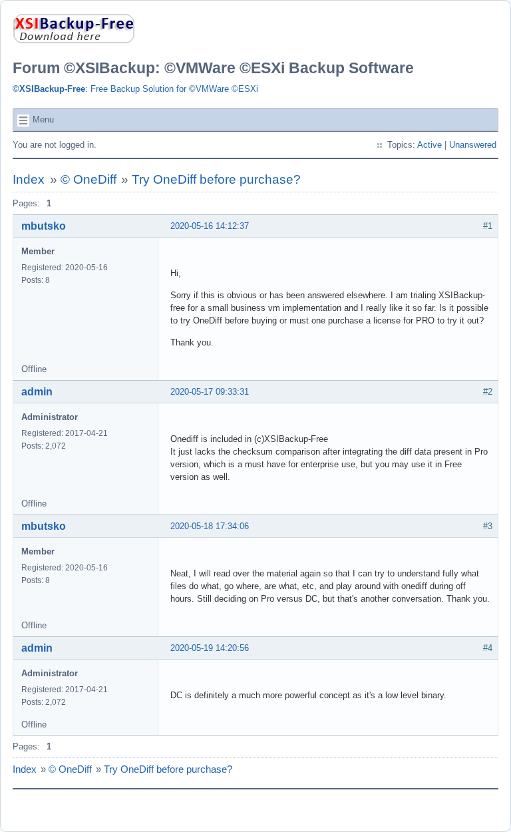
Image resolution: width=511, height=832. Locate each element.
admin (37, 391)
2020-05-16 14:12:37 (209, 226)
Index (29, 179)
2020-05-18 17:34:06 (209, 526)
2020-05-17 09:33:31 (209, 392)
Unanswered (472, 145)
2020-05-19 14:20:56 (209, 648)
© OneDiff (88, 179)
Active (429, 145)
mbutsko (43, 226)
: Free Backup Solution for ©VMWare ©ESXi (135, 89)
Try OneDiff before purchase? (216, 179)
